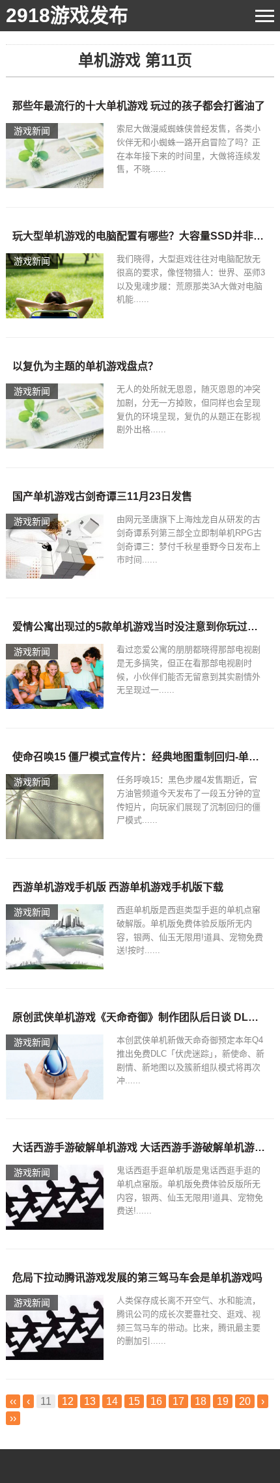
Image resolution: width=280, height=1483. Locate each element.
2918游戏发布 (67, 15)
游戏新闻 (32, 131)
